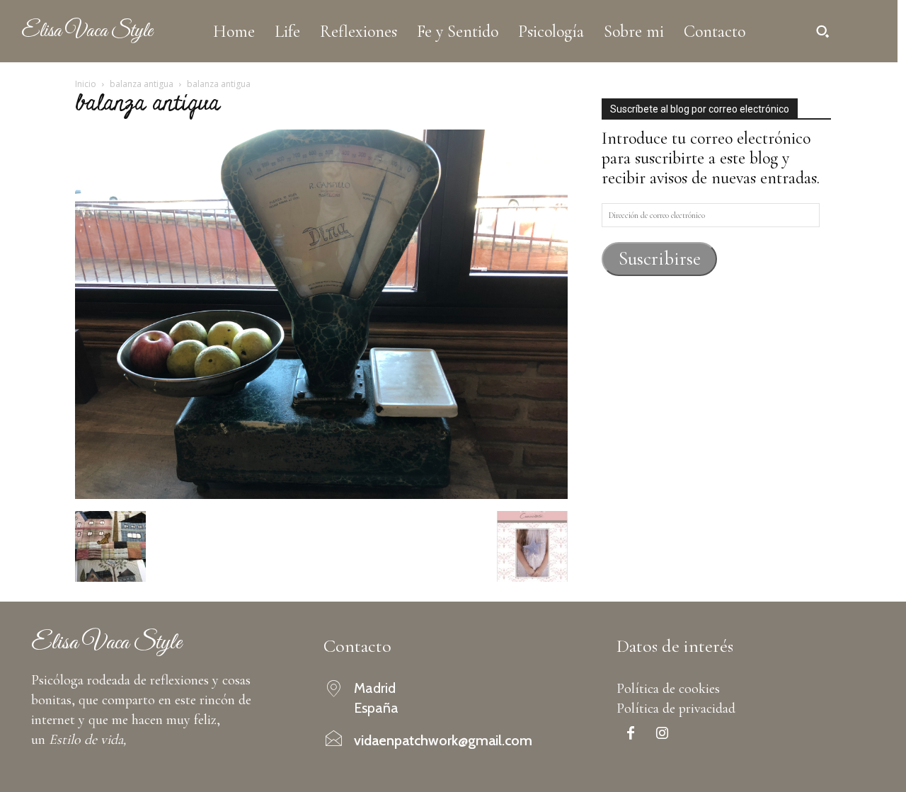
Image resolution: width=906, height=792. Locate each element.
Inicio (85, 84)
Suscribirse (660, 258)
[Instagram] (662, 735)
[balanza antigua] (321, 493)
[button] (822, 31)
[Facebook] (631, 735)
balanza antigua (141, 84)
